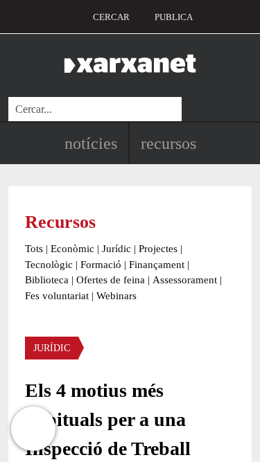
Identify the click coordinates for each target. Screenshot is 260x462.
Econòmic (72, 248)
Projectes (158, 248)
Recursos (168, 143)
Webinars (116, 295)
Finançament (156, 264)
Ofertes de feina (110, 279)
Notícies (90, 143)
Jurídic (116, 248)
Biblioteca (47, 279)
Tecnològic (49, 264)
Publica (174, 17)
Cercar (111, 17)
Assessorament (185, 279)
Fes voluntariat (57, 295)
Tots (34, 248)
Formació (100, 264)
